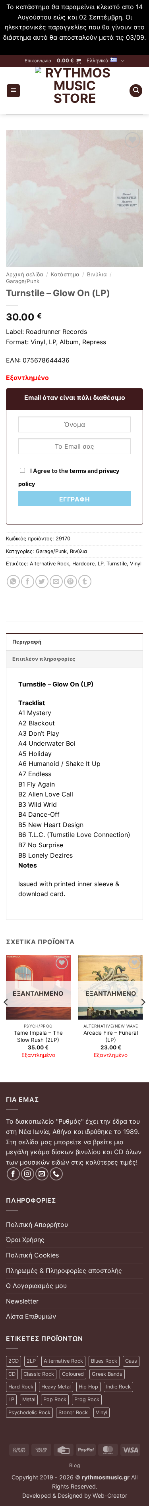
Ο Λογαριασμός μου (36, 1286)
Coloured (73, 1374)
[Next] (142, 1018)
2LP (31, 1361)
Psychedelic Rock (29, 1412)
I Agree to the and (68, 477)
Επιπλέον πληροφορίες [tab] (43, 659)
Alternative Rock (49, 564)
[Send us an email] (41, 1173)
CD (11, 1374)
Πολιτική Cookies (32, 1255)
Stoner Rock (73, 1412)
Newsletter (22, 1301)
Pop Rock (54, 1399)
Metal (28, 1399)
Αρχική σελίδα (24, 274)
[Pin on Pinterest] (70, 581)
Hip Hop (88, 1387)
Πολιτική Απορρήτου (37, 1224)
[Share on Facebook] (27, 581)
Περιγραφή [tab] (26, 642)
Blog (74, 1465)
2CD (13, 1361)
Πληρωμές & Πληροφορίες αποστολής (64, 1271)
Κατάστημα (65, 274)
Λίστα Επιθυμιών (31, 1316)
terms (78, 470)
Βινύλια (97, 274)
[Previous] (6, 1018)
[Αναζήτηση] (136, 90)
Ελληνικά (97, 61)
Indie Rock (118, 1387)
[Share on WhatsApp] (13, 581)
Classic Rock (38, 1374)
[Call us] (56, 1173)
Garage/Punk (22, 281)
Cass (131, 1361)
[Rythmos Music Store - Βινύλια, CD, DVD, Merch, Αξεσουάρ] (74, 90)
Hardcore (83, 564)
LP (100, 564)
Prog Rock (86, 1399)
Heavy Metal (56, 1387)
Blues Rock (104, 1361)
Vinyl (135, 564)
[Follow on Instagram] (27, 1173)
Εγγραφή (74, 499)
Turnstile (116, 564)
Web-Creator (110, 1495)
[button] (69, 61)
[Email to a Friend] (56, 581)
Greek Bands (107, 1374)
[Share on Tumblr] (84, 581)
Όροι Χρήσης (25, 1240)
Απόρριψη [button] (74, 47)
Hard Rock (20, 1387)
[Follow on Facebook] (13, 1173)
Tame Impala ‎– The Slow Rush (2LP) (38, 1036)
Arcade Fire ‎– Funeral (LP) (110, 1036)
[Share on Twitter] (41, 581)
